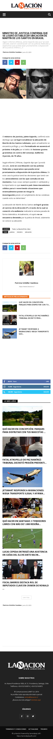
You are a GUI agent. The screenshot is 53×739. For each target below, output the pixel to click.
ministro (20, 232)
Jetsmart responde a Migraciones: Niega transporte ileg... (34, 331)
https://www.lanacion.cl (26, 286)
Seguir (46, 387)
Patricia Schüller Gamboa (12, 52)
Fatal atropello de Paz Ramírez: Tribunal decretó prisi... (34, 316)
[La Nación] (26, 5)
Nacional (6, 324)
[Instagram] (28, 716)
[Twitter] (33, 716)
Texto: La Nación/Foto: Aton (21, 229)
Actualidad (33, 729)
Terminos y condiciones (16, 729)
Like (47, 381)
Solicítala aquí (36, 700)
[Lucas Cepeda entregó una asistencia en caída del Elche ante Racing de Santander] (26, 539)
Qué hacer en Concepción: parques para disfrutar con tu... (34, 303)
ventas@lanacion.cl (31, 697)
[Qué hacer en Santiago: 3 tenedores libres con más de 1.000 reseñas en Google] (26, 508)
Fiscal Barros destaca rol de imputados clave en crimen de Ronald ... (25, 585)
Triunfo (43, 729)
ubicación (28, 232)
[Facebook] (22, 716)
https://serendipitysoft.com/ (26, 736)
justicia (12, 232)
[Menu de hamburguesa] (4, 14)
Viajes (5, 310)
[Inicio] (26, 669)
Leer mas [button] (26, 597)
